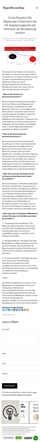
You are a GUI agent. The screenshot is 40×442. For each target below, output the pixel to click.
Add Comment (29, 40)
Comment (6, 329)
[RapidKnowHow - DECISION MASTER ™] (16, 8)
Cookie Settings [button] (8, 437)
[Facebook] (3, 310)
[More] (28, 310)
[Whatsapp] (11, 310)
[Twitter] (6, 310)
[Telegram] (19, 310)
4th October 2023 (8, 315)
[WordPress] (22, 310)
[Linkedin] (9, 310)
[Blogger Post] (14, 310)
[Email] (25, 310)
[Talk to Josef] (35, 438)
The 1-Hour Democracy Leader (21, 39)
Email (4, 363)
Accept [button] (19, 437)
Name (4, 353)
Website (5, 374)
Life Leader (29, 38)
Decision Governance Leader (14, 38)
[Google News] (17, 310)
